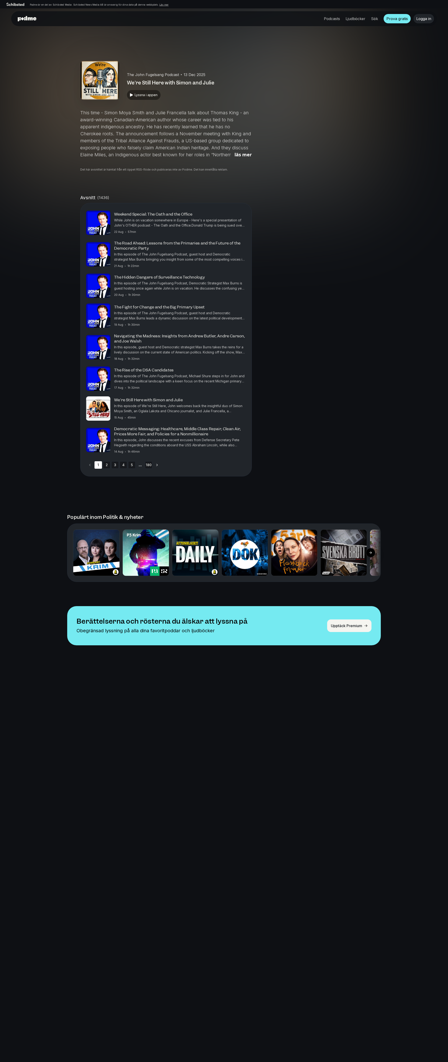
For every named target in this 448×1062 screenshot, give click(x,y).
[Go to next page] (157, 465)
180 (148, 465)
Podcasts (332, 18)
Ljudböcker (355, 18)
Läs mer (163, 4)
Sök (374, 18)
